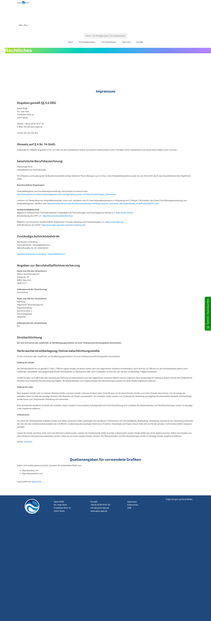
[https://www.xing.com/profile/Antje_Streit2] (182, 597)
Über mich (126, 42)
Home (70, 42)
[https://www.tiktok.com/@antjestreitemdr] (182, 539)
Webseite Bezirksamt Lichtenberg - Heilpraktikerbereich (41, 254)
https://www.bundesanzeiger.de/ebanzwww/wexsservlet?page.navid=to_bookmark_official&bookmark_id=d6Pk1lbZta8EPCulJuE (103, 204)
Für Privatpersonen (87, 42)
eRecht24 (28, 442)
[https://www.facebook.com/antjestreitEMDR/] (182, 577)
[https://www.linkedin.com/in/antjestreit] (182, 616)
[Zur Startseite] (23, 4)
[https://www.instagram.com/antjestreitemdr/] (182, 520)
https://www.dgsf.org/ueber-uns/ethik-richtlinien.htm (63, 225)
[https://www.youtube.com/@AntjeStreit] (182, 558)
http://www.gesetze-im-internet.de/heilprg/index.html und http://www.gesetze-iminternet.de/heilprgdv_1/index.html (66, 194)
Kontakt (140, 42)
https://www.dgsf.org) (115, 222)
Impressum (132, 502)
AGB (129, 508)
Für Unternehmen (108, 42)
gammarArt (36, 482)
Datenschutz (132, 505)
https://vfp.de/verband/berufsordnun (58, 216)
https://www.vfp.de (124, 213)
